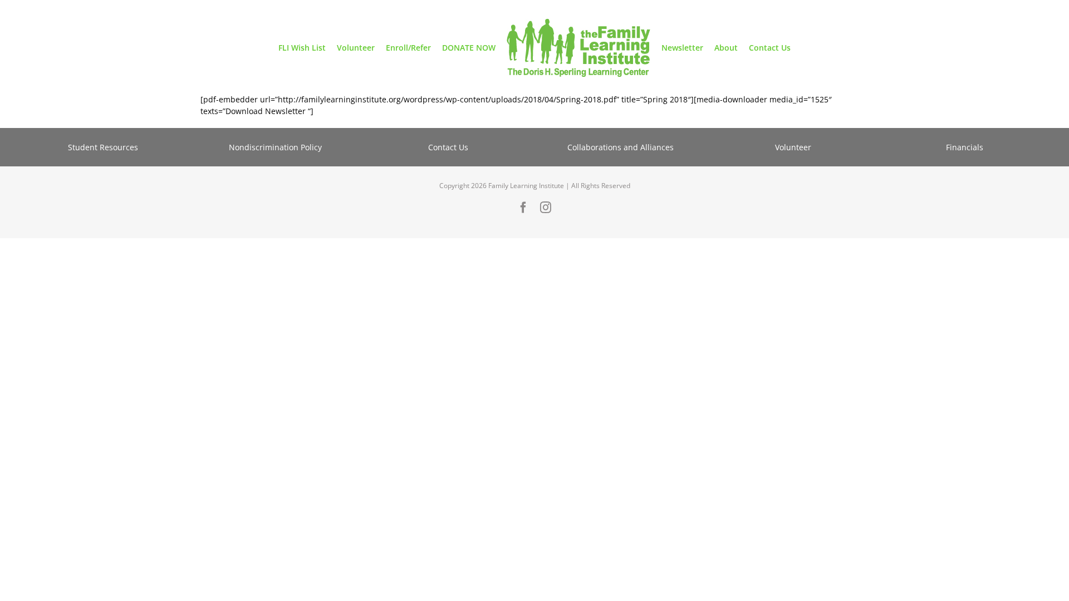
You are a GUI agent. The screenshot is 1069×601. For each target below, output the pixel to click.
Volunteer (793, 147)
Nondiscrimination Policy (275, 147)
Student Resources (103, 147)
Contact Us (448, 147)
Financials (965, 147)
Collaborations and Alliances (620, 147)
